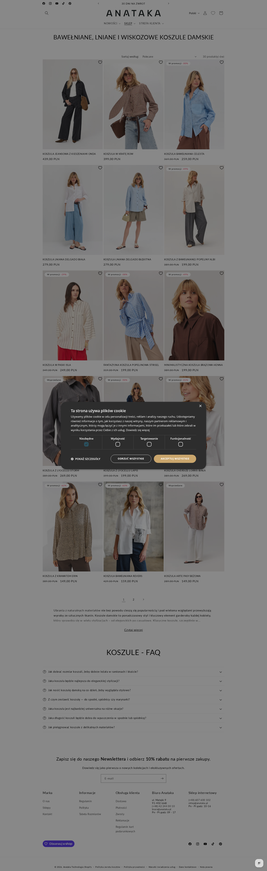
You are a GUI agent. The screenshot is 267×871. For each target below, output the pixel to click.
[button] (85, 458)
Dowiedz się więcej (138, 430)
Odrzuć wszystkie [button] (131, 458)
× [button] (200, 406)
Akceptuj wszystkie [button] (175, 458)
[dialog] (133, 435)
